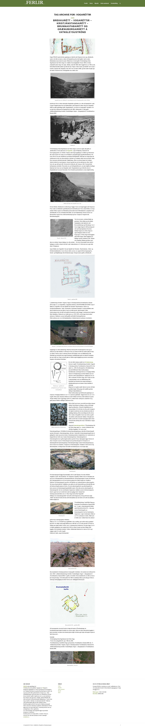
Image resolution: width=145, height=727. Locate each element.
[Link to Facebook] (120, 725)
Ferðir (59, 686)
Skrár (72, 18)
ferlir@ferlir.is (26, 717)
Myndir (59, 691)
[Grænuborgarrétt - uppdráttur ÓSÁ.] (72, 46)
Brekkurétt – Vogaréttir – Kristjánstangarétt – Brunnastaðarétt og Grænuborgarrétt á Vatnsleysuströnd (72, 26)
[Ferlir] (34, 3)
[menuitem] (86, 3)
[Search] (120, 3)
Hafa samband (61, 689)
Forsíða (59, 687)
